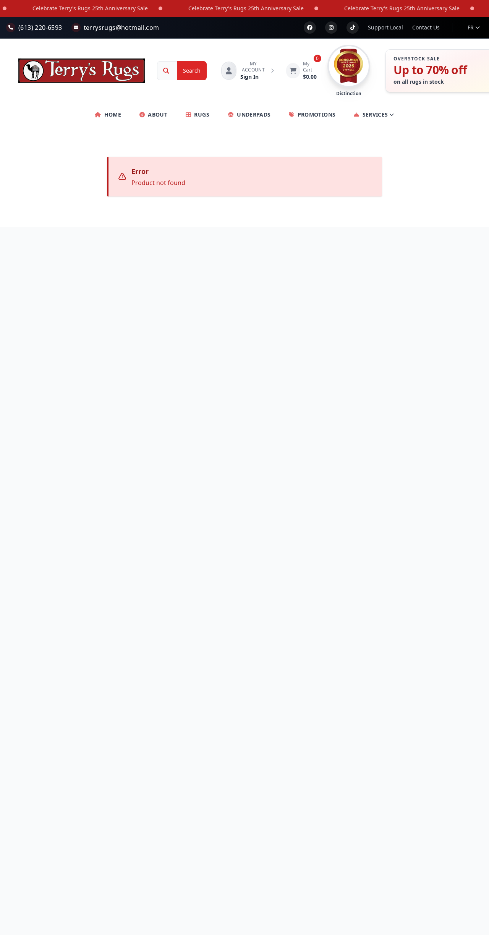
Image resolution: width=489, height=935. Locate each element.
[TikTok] (353, 27)
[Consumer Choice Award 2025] (348, 66)
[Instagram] (331, 27)
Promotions (317, 114)
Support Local (385, 27)
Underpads (253, 114)
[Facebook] (310, 27)
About (157, 114)
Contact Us (426, 27)
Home (112, 114)
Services (375, 114)
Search (192, 70)
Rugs (201, 114)
